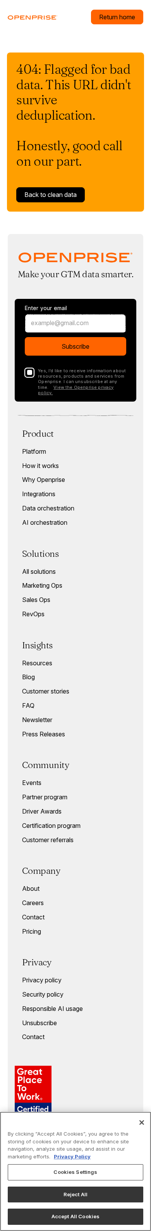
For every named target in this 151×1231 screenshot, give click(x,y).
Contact (33, 917)
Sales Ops (36, 600)
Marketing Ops (42, 585)
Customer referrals (48, 840)
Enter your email (46, 308)
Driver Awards (42, 811)
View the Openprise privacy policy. (75, 390)
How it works (40, 466)
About (30, 888)
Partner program (44, 797)
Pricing (31, 931)
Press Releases (43, 734)
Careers (33, 903)
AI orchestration (44, 522)
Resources (37, 663)
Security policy (42, 994)
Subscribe (75, 346)
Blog (28, 677)
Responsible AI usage (52, 1008)
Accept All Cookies (75, 1216)
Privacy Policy (72, 1156)
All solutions (39, 571)
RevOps (33, 614)
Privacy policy (42, 980)
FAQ (28, 705)
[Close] (141, 1122)
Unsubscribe (39, 1023)
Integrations (38, 494)
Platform (34, 451)
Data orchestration (48, 508)
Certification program (51, 825)
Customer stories (45, 691)
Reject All (75, 1194)
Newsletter (37, 720)
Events (31, 783)
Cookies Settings (75, 1172)
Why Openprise (43, 479)
